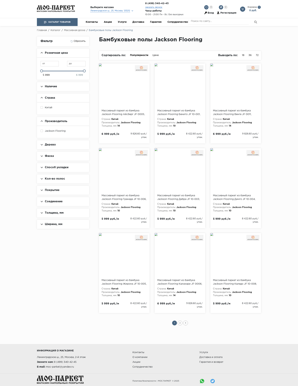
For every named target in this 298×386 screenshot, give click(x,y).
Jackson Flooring (55, 131)
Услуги (122, 22)
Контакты (92, 22)
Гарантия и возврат (211, 362)
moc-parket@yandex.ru (60, 367)
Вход (211, 13)
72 (257, 55)
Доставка (138, 22)
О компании (139, 357)
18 (243, 55)
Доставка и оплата (210, 357)
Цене (155, 55)
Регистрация (228, 13)
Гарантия (156, 22)
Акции (108, 22)
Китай (48, 108)
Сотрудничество (177, 22)
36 (250, 55)
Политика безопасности (144, 381)
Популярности (139, 55)
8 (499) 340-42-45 (157, 3)
